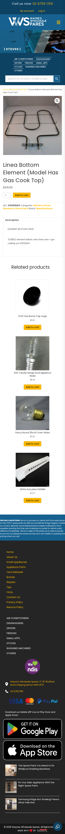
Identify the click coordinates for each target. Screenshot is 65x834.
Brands (14, 89)
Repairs (10, 582)
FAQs (9, 592)
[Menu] (58, 22)
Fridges (29, 62)
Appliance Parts (16, 567)
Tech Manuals (14, 572)
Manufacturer (44, 208)
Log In (41, 11)
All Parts (23, 89)
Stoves (18, 66)
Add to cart (22, 195)
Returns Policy (14, 607)
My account (27, 11)
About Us (11, 557)
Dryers (18, 62)
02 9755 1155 (43, 4)
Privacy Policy (14, 602)
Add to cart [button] (32, 327)
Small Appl (42, 62)
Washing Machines (35, 66)
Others (18, 70)
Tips (8, 587)
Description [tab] (12, 220)
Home (6, 89)
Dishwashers (43, 59)
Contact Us (13, 597)
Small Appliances (16, 562)
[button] (57, 100)
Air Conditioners (23, 59)
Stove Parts (21, 208)
